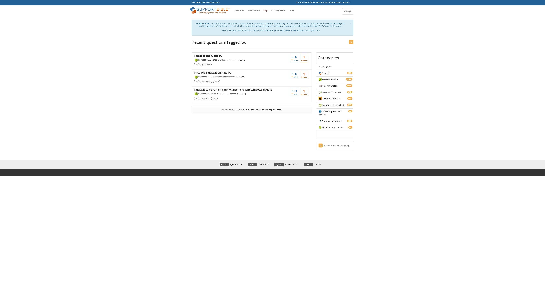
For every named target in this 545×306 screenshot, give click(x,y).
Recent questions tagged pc (337, 145)
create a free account (294, 30)
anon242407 (231, 94)
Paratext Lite (328, 92)
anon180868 (230, 60)
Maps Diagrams (329, 127)
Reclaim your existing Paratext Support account (329, 2)
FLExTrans (327, 98)
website (334, 79)
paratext (206, 64)
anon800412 (230, 77)
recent (205, 98)
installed (206, 81)
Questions (239, 10)
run (214, 98)
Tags (265, 10)
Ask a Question (278, 10)
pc (196, 64)
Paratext (202, 59)
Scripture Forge (329, 105)
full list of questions (256, 109)
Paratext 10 (327, 121)
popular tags (275, 109)
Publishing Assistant (331, 111)
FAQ (292, 10)
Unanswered (253, 10)
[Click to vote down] (292, 60)
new (217, 81)
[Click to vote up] (292, 57)
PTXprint (326, 85)
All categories (325, 66)
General (326, 73)
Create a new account (210, 2)
